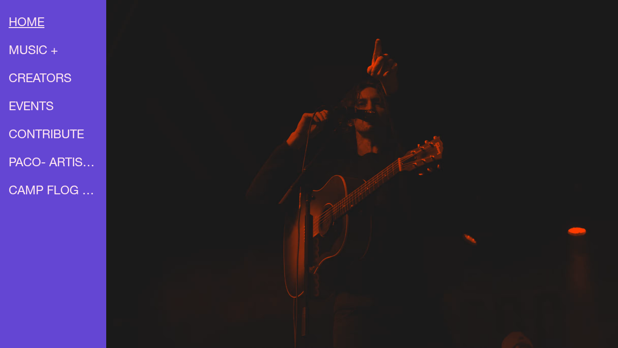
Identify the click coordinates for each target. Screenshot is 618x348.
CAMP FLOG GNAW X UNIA (54, 192)
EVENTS (31, 108)
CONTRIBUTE (46, 136)
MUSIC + (33, 51)
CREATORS (40, 79)
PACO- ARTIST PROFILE (54, 164)
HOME (26, 23)
